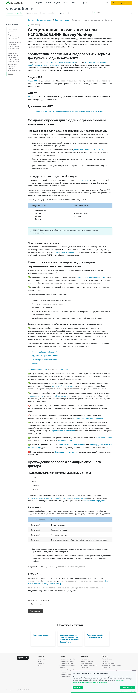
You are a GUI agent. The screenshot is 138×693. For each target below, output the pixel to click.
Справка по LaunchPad (66, 663)
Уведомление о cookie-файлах (97, 682)
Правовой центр (107, 659)
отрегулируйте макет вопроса (63, 431)
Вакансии (41, 663)
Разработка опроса (62, 20)
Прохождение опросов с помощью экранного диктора (14, 68)
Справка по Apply (65, 676)
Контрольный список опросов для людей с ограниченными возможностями (13, 57)
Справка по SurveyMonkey (67, 659)
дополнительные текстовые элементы (88, 150)
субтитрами (63, 369)
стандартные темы (82, 180)
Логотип (35, 363)
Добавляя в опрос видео (37, 369)
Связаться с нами (86, 663)
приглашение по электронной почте (71, 445)
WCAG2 (30, 97)
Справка (31, 20)
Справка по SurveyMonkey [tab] (14, 13)
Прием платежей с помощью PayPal (95, 636)
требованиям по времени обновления (88, 418)
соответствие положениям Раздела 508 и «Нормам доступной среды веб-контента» (14, 34)
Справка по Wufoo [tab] (31, 13)
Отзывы (10, 74)
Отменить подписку (87, 661)
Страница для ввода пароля (66, 452)
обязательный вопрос (63, 396)
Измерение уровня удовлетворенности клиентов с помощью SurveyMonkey (69, 638)
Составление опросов (44, 20)
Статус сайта (85, 659)
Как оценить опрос (41, 635)
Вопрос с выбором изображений (44, 352)
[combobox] (23, 658)
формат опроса (81, 277)
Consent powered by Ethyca (126, 691)
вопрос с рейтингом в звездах (63, 386)
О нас (40, 661)
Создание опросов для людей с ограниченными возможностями (14, 45)
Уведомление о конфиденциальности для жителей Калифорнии (110, 670)
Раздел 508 (32, 81)
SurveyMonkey (42, 659)
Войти (107, 3)
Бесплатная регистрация (121, 3)
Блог (39, 665)
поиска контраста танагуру (64, 252)
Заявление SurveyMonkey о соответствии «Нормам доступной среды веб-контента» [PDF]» (67, 111)
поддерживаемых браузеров (94, 501)
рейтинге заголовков (104, 438)
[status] (70, 231)
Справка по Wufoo (65, 674)
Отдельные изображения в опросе (45, 356)
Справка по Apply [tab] (64, 13)
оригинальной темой (97, 277)
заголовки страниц (64, 440)
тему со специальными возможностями (60, 62)
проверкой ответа (36, 396)
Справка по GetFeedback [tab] (47, 13)
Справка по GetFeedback (67, 661)
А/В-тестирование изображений (44, 360)
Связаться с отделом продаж (95, 3)
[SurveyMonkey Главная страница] (15, 3)
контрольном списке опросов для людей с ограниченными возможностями (57, 498)
